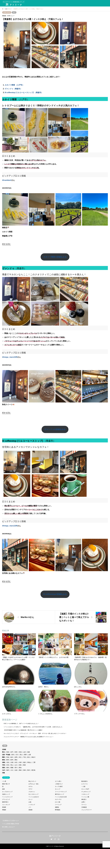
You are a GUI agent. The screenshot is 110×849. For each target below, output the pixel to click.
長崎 (20, 770)
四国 (3, 767)
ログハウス (58, 799)
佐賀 (16, 770)
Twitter (51, 839)
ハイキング (32, 804)
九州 (3, 770)
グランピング (6, 799)
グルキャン (32, 791)
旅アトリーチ (55, 836)
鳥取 (20, 765)
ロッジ (30, 799)
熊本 (28, 770)
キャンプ (57, 789)
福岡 (7, 770)
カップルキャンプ (7, 791)
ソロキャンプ (85, 794)
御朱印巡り (5, 802)
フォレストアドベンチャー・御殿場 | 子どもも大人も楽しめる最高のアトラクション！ (29, 736)
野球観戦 (57, 810)
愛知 (16, 760)
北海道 (4, 749)
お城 (30, 802)
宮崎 (24, 770)
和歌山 (29, 762)
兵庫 (20, 762)
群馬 (16, 757)
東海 (3, 760)
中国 (3, 765)
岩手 (12, 752)
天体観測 (84, 807)
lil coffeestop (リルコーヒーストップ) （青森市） (24, 92)
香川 (16, 767)
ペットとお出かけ (34, 797)
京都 (12, 762)
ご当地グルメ (59, 784)
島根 (24, 765)
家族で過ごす (6, 784)
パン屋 (4, 781)
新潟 (12, 754)
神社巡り (84, 799)
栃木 (12, 757)
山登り (83, 802)
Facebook (55, 839)
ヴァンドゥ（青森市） (13, 89)
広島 (7, 765)
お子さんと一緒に (34, 784)
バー (30, 807)
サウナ (30, 789)
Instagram (58, 839)
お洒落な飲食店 (7, 12)
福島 (28, 752)
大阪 (7, 762)
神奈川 (33, 757)
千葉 (24, 757)
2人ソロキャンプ (33, 794)
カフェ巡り (58, 781)
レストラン (84, 784)
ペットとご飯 (85, 797)
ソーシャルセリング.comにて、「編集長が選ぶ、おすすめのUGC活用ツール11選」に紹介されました (33, 727)
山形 (24, 752)
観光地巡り (84, 781)
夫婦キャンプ (6, 794)
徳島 (7, 767)
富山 (21, 754)
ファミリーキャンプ (61, 791)
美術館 (30, 810)
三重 (34, 762)
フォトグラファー (86, 810)
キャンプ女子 (85, 789)
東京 (28, 757)
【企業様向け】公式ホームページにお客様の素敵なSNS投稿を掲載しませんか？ (10, 824)
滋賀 (24, 762)
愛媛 (12, 767)
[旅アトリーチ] (13, 3)
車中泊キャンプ (59, 794)
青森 (7, 752)
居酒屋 (4, 807)
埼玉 (20, 757)
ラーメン (84, 804)
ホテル (30, 786)
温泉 (3, 789)
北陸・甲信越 (6, 754)
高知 (20, 767)
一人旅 (83, 786)
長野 (25, 754)
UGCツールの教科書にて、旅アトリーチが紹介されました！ (21, 723)
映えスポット (32, 781)
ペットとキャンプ (7, 797)
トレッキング (6, 804)
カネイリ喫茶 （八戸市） (14, 85)
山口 (16, 765)
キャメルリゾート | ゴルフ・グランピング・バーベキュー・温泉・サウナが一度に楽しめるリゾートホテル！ (35, 733)
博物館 (4, 810)
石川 (17, 754)
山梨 (29, 754)
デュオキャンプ (85, 791)
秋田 (16, 752)
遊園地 (57, 807)
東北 (14, 12)
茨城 (7, 757)
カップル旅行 (59, 786)
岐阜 (12, 760)
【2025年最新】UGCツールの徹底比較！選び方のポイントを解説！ (23, 730)
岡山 (12, 765)
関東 (3, 757)
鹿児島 (33, 770)
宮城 (20, 752)
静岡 (7, 760)
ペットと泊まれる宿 (61, 797)
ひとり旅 (57, 802)
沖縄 (3, 773)
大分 (12, 770)
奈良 (16, 762)
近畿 (3, 762)
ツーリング (58, 804)
